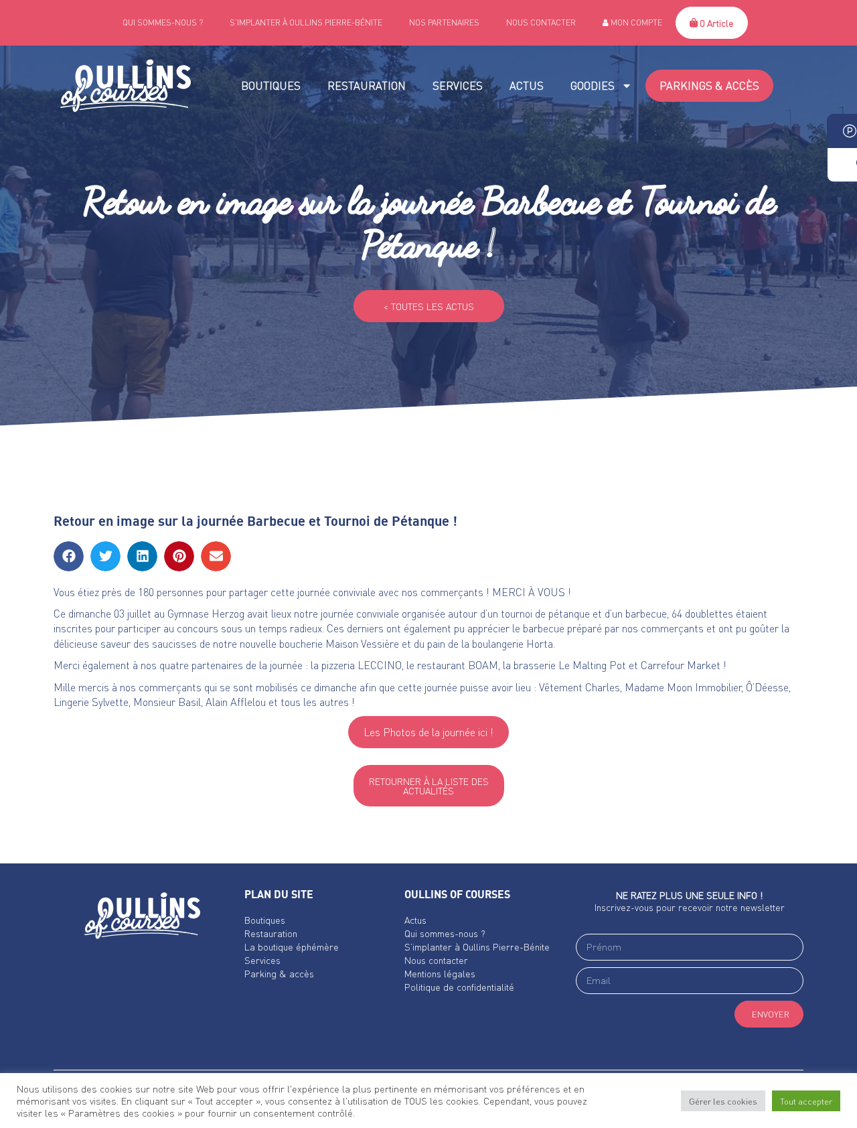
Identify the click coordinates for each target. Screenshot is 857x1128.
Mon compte (635, 22)
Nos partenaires (444, 22)
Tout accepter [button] (806, 1101)
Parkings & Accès (709, 85)
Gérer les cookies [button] (723, 1101)
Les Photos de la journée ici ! (428, 732)
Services (458, 85)
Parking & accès (279, 973)
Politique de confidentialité (459, 987)
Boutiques (271, 85)
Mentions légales (439, 973)
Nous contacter (541, 22)
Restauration (366, 85)
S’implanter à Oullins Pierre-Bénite (306, 22)
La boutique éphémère (291, 946)
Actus (527, 85)
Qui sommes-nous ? (163, 22)
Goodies (592, 85)
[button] (69, 556)
